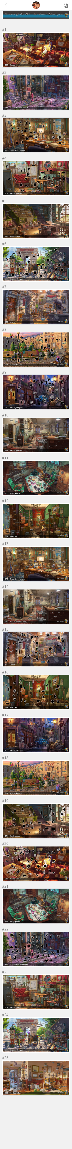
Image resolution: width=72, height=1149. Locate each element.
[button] (6, 5)
